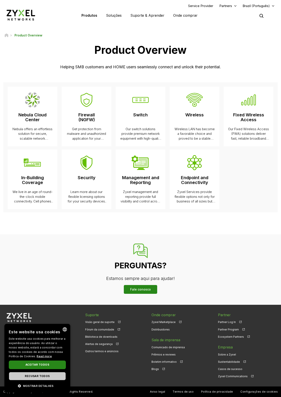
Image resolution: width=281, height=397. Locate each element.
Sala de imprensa (165, 340)
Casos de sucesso (230, 369)
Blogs (155, 369)
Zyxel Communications (233, 376)
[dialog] (37, 358)
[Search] (261, 15)
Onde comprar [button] (185, 15)
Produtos (89, 15)
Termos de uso (183, 391)
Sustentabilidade (229, 361)
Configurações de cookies (259, 391)
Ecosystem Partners (231, 336)
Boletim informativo (164, 361)
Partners (225, 6)
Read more (44, 356)
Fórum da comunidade (99, 329)
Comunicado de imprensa (168, 347)
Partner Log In (227, 322)
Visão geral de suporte (100, 322)
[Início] (6, 35)
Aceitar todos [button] (37, 364)
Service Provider (200, 6)
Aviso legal (157, 391)
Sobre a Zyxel (227, 354)
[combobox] (65, 329)
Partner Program (228, 329)
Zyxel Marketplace (163, 322)
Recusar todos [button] (37, 376)
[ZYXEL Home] (21, 15)
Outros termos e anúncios (102, 351)
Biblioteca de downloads (101, 336)
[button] (37, 385)
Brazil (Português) (256, 6)
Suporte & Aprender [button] (147, 15)
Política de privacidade (217, 391)
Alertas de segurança (99, 344)
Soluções (114, 15)
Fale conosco (140, 289)
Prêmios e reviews (163, 354)
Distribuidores (160, 329)
